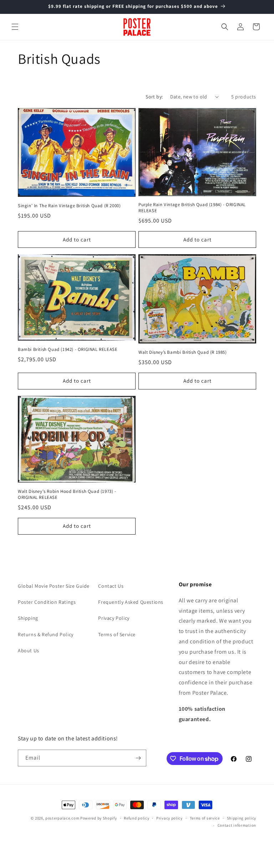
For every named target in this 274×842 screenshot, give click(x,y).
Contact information (237, 825)
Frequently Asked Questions (130, 602)
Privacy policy (169, 818)
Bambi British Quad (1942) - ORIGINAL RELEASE (67, 349)
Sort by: (154, 96)
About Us (28, 650)
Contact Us (110, 586)
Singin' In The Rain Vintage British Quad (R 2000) (69, 206)
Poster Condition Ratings (47, 602)
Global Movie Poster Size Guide (54, 586)
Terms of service (205, 818)
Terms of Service (117, 634)
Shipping (28, 618)
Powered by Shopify (98, 818)
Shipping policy (242, 818)
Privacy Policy (113, 618)
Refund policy (136, 818)
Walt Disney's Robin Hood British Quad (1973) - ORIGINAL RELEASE (67, 494)
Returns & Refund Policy (45, 634)
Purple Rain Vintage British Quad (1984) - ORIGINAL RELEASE (192, 208)
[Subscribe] (138, 758)
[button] (15, 27)
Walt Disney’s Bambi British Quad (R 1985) (182, 352)
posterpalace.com (62, 818)
